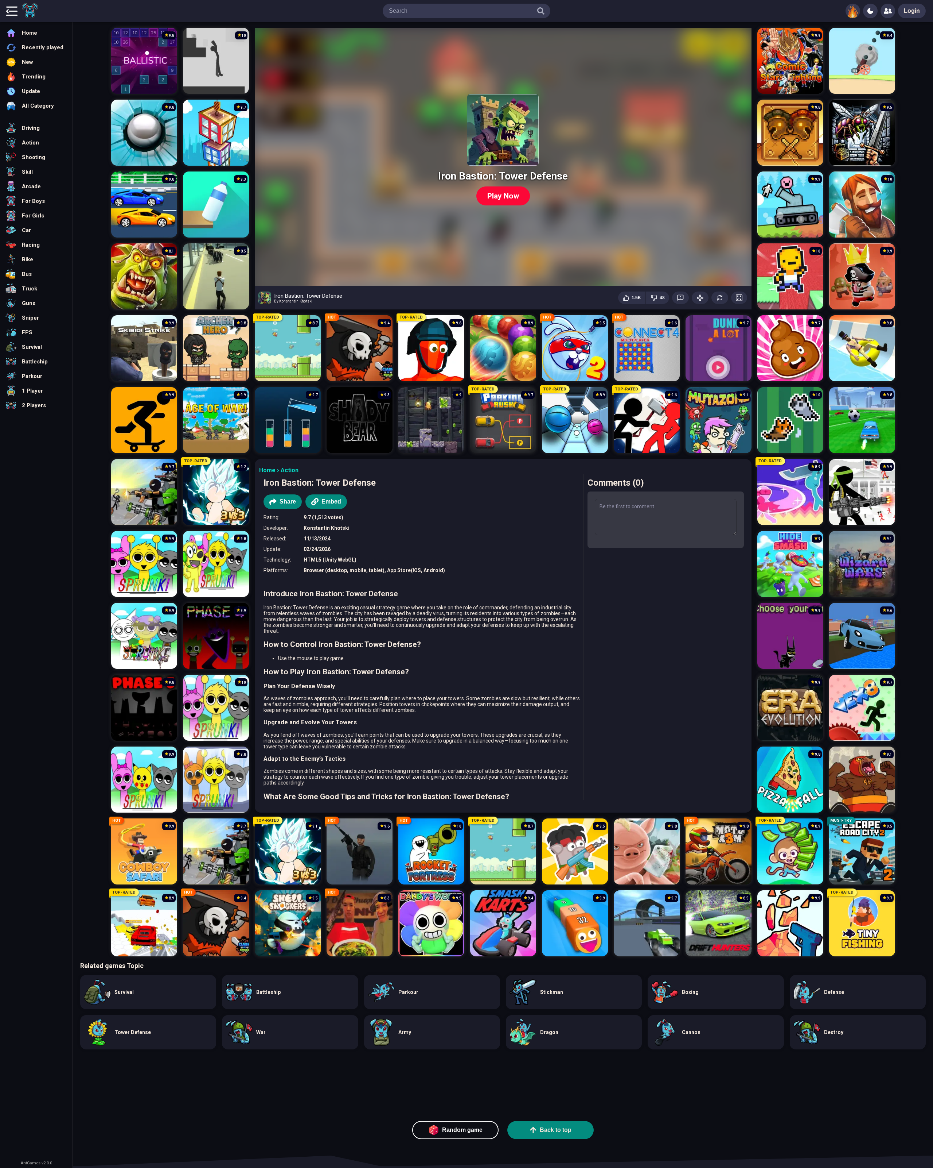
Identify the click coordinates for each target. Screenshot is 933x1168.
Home (267, 470)
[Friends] (888, 11)
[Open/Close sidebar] (11, 11)
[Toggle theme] (870, 11)
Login (912, 11)
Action (289, 470)
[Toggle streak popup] (853, 11)
